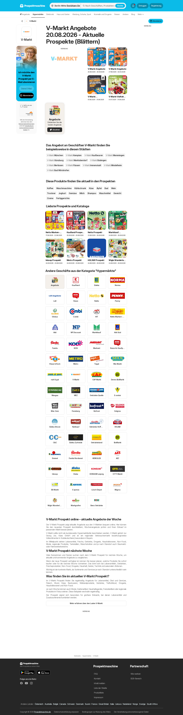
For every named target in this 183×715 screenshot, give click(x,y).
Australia (48, 704)
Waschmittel (104, 193)
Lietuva (118, 704)
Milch (82, 193)
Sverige (142, 704)
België (55, 704)
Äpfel (99, 188)
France (94, 704)
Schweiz (71, 704)
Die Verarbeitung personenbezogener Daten (131, 712)
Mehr (140, 14)
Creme (50, 198)
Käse (91, 188)
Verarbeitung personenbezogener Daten (26, 128)
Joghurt (62, 193)
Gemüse (73, 193)
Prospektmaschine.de (42, 712)
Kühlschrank (80, 188)
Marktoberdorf (76, 160)
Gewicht (117, 193)
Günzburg (55, 160)
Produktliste (99, 692)
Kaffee (50, 188)
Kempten (73, 155)
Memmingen (115, 155)
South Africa (152, 704)
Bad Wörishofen (58, 170)
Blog (133, 14)
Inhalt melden (99, 683)
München (55, 155)
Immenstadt (92, 165)
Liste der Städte (100, 688)
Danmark (80, 704)
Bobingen (98, 160)
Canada (62, 704)
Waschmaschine (63, 188)
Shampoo (92, 193)
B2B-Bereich (136, 678)
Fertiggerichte (62, 198)
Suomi (87, 704)
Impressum (98, 697)
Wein (113, 188)
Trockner (51, 193)
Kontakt (97, 678)
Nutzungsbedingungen (26, 124)
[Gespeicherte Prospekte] (133, 5)
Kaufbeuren (94, 155)
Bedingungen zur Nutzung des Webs (96, 712)
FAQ (96, 674)
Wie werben (136, 674)
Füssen (73, 165)
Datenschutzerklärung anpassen (66, 712)
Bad (106, 188)
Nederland (127, 704)
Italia (112, 704)
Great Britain (104, 704)
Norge (135, 704)
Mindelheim (113, 165)
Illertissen (55, 165)
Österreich (39, 704)
